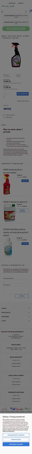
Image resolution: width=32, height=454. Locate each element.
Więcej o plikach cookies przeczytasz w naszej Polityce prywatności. (15, 430)
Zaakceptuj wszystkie (16, 444)
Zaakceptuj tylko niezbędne (16, 435)
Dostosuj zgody (16, 439)
